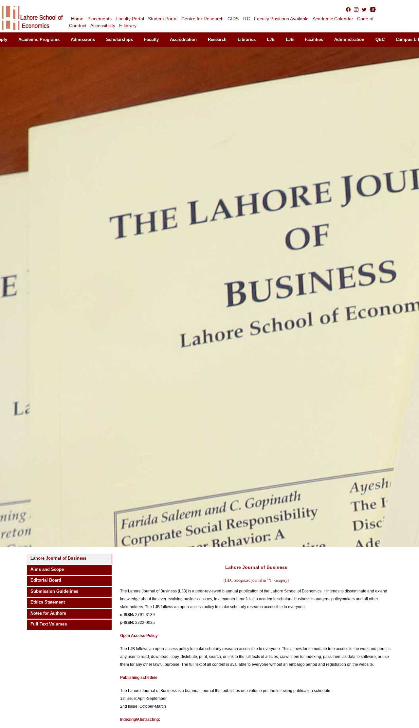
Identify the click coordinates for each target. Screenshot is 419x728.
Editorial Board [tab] (45, 580)
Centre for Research (202, 18)
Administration (349, 39)
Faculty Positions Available (281, 18)
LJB (290, 39)
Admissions (83, 39)
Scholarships (119, 39)
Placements (99, 18)
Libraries (247, 39)
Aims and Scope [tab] (47, 569)
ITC (246, 18)
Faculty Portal (130, 18)
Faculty (151, 39)
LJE (271, 39)
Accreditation (183, 39)
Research (217, 39)
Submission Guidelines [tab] (54, 591)
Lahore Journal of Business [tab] (58, 558)
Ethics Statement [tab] (47, 602)
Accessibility (102, 25)
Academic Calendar (333, 18)
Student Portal (162, 18)
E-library (128, 25)
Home (77, 18)
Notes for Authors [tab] (48, 613)
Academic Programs (39, 39)
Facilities (314, 39)
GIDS (233, 18)
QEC (380, 39)
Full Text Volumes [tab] (48, 624)
